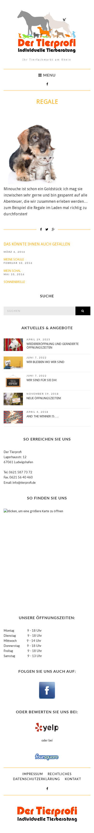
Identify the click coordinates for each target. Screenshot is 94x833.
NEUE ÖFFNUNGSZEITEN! (44, 398)
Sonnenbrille (14, 282)
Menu (49, 75)
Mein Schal (12, 271)
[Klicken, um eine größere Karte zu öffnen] (34, 556)
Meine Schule (14, 259)
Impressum (32, 774)
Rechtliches (60, 774)
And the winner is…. (42, 416)
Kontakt (73, 779)
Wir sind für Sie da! (42, 380)
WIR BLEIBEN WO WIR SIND (45, 362)
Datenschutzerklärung (36, 779)
